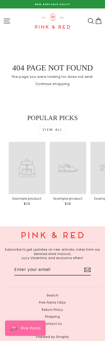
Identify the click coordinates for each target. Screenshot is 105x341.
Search (53, 295)
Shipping (52, 317)
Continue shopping (52, 84)
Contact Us (52, 324)
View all (53, 129)
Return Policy (52, 310)
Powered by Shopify (52, 337)
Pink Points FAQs (52, 303)
